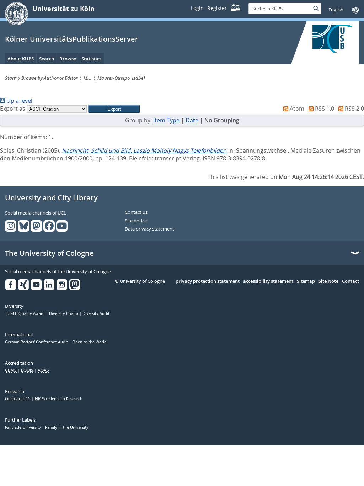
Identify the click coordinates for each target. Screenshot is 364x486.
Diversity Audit (95, 313)
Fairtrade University (23, 427)
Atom (296, 108)
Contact (350, 281)
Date (192, 120)
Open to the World (89, 341)
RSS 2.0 (353, 108)
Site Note (328, 281)
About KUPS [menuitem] (20, 59)
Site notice (136, 221)
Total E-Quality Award (25, 313)
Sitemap (306, 281)
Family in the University (67, 427)
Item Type (166, 120)
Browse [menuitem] (67, 59)
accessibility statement (268, 281)
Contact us (136, 212)
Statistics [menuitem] (91, 59)
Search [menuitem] (46, 59)
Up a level (18, 101)
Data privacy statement (149, 229)
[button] (114, 109)
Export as (12, 108)
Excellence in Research (58, 398)
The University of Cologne (49, 253)
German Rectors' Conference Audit (37, 341)
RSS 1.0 (324, 108)
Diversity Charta (64, 313)
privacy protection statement (208, 281)
